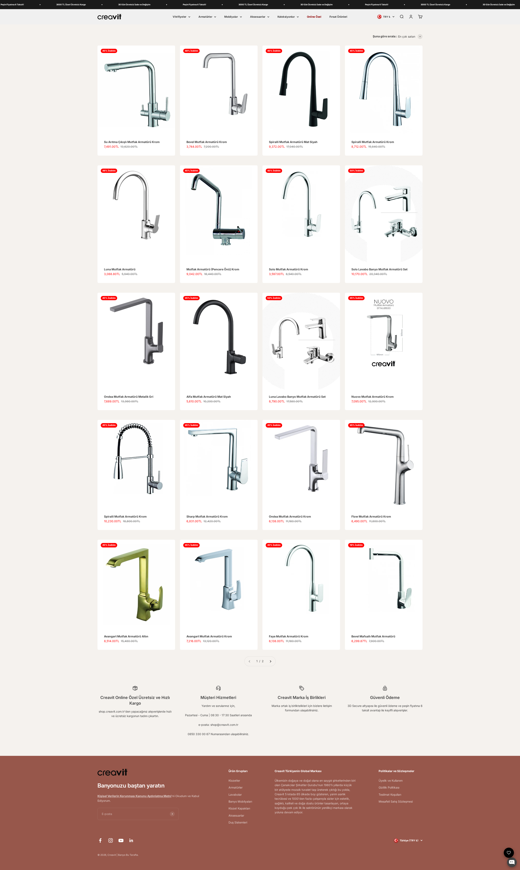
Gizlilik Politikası (389, 787)
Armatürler (205, 16)
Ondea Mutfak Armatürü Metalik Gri (128, 396)
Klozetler (234, 780)
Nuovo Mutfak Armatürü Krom (372, 396)
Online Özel (314, 16)
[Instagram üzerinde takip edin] (110, 840)
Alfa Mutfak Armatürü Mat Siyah (208, 396)
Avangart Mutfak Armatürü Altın (126, 636)
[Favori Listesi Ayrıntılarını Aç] (509, 853)
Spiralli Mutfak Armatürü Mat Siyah (293, 142)
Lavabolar (235, 794)
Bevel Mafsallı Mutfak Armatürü (373, 636)
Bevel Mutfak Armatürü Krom (206, 142)
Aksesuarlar (257, 16)
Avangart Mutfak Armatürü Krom (209, 636)
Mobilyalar (231, 16)
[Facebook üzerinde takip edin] (100, 840)
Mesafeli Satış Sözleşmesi (396, 801)
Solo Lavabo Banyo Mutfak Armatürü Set (379, 269)
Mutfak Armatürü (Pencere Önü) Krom (212, 269)
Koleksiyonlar (286, 16)
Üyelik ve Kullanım (391, 780)
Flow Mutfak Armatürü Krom (371, 516)
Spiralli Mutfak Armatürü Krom (372, 142)
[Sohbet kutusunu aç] (512, 862)
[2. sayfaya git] (270, 661)
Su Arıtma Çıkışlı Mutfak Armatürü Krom (132, 142)
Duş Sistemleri (238, 822)
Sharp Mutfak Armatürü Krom (207, 516)
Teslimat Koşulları (390, 794)
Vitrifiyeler (179, 16)
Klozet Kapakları (239, 808)
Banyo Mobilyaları (240, 801)
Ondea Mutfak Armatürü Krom (290, 516)
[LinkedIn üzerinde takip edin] (131, 840)
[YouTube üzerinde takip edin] (121, 840)
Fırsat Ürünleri (338, 16)
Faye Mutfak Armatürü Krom (288, 636)
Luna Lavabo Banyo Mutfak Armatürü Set (297, 396)
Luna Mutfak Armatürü (119, 269)
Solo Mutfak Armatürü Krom (288, 269)
